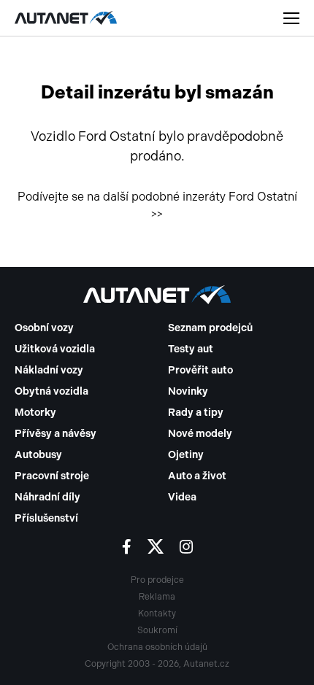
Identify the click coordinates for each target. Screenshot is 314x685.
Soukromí (157, 630)
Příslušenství (46, 518)
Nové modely (200, 433)
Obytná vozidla (51, 391)
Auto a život (197, 476)
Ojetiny (186, 455)
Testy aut (190, 349)
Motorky (35, 412)
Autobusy (38, 455)
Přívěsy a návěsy (55, 433)
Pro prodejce (157, 580)
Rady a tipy (195, 412)
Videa (182, 497)
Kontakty (157, 613)
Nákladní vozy (49, 370)
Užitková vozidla (55, 349)
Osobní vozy (44, 328)
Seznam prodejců (210, 328)
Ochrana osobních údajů (157, 647)
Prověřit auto (200, 370)
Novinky (188, 391)
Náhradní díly (47, 497)
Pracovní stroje (52, 476)
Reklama (157, 597)
